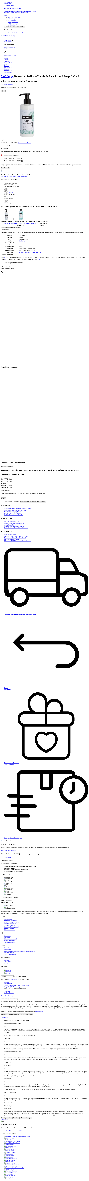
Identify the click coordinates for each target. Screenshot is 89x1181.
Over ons (6, 960)
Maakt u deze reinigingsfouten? (12, 511)
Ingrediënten (7, 949)
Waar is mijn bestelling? (14, 17)
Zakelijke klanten (9, 928)
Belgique (13, 1172)
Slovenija (13, 1146)
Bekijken (3, 498)
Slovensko (14, 1166)
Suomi (11, 1157)
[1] (50, 257)
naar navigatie (8, 2)
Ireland (12, 1169)
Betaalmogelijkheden (10, 923)
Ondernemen (7, 991)
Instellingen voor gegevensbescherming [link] (15, 988)
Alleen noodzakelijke (14, 1014)
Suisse (11, 1161)
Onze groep (7, 961)
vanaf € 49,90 (20, 11)
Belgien (12, 1177)
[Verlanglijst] (5, 50)
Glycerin (6, 257)
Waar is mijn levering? (10, 940)
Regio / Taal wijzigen (20, 976)
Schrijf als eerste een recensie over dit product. (33, 501)
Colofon (6, 982)
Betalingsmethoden (13, 22)
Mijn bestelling (8, 919)
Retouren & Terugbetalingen (12, 922)
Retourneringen (12, 18)
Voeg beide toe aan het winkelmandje (10, 227)
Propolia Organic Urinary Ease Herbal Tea (16, 536)
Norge (11, 1179)
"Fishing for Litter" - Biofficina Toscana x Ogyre (17, 508)
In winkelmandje (5, 168)
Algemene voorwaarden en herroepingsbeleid (16, 985)
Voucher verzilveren (9, 942)
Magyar (12, 1155)
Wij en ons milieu (9, 952)
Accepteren (4, 1014)
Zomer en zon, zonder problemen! (13, 513)
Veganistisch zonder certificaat (32, 252)
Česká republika (19, 1168)
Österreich (14, 1138)
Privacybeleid (8, 983)
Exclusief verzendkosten (24, 143)
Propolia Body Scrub (10, 534)
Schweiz (13, 1160)
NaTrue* (21, 252)
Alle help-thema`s (12, 25)
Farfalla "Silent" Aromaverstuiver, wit (14, 523)
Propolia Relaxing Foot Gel (11, 539)
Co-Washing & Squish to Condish (13, 515)
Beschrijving (5, 229)
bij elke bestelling (16, 12)
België (11, 1174)
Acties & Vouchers (9, 925)
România (13, 1149)
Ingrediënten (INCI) (7, 254)
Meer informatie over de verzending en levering (14, 176)
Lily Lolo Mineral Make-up (11, 521)
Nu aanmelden (8, 41)
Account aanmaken (9, 47)
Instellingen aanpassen (27, 1014)
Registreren (7, 937)
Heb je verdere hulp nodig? (11, 927)
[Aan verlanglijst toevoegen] (1, 170)
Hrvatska (13, 1152)
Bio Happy (7, 76)
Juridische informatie (8, 268)
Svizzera (13, 1163)
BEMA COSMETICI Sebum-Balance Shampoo (17, 541)
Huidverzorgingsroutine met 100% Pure (15, 510)
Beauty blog (7, 948)
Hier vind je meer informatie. (9, 850)
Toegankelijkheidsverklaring (12, 987)
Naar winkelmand (9, 5)
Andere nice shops (9, 993)
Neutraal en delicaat (7, 267)
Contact (10, 23)
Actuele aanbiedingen (10, 954)
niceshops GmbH (13, 979)
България (14, 1158)
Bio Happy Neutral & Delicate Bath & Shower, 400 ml (20, 223)
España (12, 1144)
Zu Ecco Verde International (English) (11, 1131)
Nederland (14, 1171)
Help (5, 15)
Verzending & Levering (10, 920)
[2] (39, 259)
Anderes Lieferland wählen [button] (8, 1133)
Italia (10, 1140)
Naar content (7, 3)
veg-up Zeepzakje (9, 525)
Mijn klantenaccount (9, 930)
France (11, 1147)
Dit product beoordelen (7, 466)
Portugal (13, 1175)
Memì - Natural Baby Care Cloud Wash (15, 538)
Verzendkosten (12, 20)
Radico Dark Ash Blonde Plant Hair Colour (16, 528)
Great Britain (16, 1143)
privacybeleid (39, 1011)
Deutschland (16, 1141)
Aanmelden (7, 936)
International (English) (24, 1136)
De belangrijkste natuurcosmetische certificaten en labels (19, 951)
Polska (11, 1154)
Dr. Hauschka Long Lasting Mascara (14, 526)
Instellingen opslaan (6, 1118)
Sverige (12, 1150)
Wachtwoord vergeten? (10, 939)
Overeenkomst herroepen (8, 996)
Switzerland (15, 1164)
